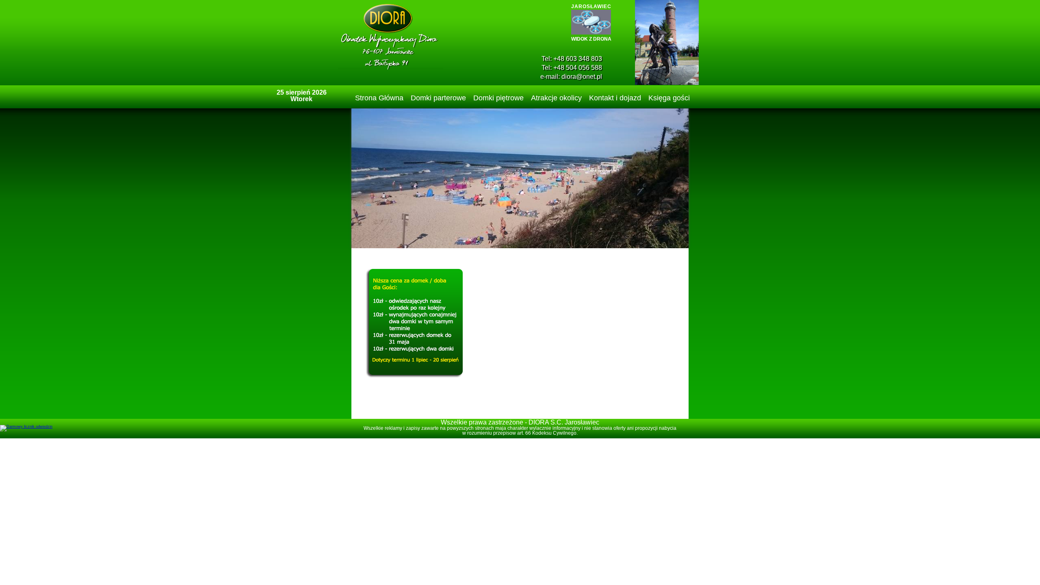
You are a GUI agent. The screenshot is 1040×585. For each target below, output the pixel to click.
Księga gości (669, 98)
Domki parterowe (438, 98)
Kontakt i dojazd (615, 98)
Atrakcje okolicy (556, 98)
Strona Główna (379, 98)
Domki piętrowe (498, 98)
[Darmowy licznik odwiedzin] (26, 427)
